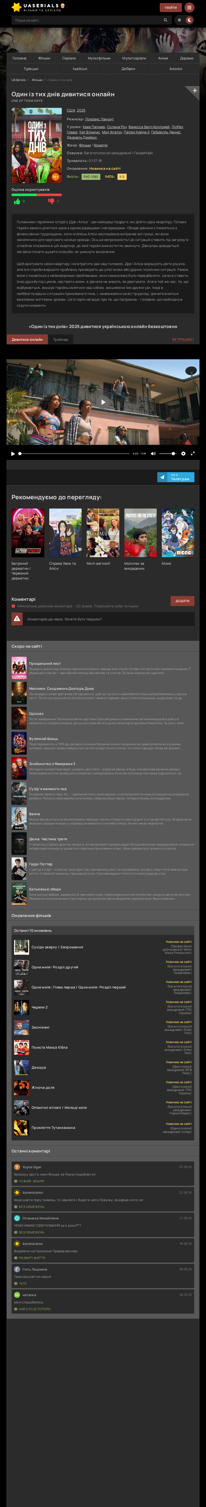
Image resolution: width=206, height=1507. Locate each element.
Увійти (171, 8)
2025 (81, 110)
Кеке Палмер (94, 126)
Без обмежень (31, 1207)
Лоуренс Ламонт (99, 119)
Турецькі (31, 68)
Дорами (187, 58)
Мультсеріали (134, 58)
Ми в (180, 477)
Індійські (80, 68)
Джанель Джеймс (82, 137)
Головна (20, 58)
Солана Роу (117, 126)
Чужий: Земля (31, 1181)
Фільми (44, 58)
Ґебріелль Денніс (166, 132)
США (71, 110)
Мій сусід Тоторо (35, 1309)
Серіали (69, 58)
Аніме (163, 58)
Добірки (128, 68)
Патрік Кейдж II (136, 132)
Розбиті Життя (32, 1258)
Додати (182, 601)
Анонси (176, 68)
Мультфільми (99, 58)
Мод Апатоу (112, 132)
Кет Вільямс (89, 132)
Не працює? (183, 339)
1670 (22, 1283)
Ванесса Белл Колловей (149, 126)
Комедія (101, 145)
